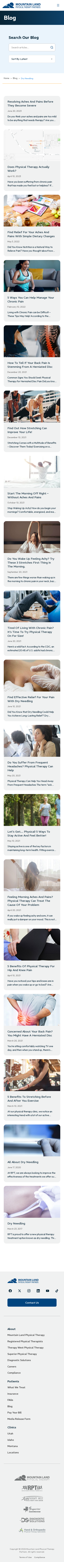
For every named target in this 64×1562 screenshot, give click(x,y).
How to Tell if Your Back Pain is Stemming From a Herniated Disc (30, 365)
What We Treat (16, 1387)
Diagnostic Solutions (19, 1360)
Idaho (10, 1439)
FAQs (10, 1399)
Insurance (12, 1393)
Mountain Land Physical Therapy (26, 1335)
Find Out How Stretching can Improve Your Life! (27, 430)
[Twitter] (19, 1291)
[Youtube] (47, 1291)
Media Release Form (18, 1418)
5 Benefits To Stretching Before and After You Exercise (29, 1098)
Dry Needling (16, 1223)
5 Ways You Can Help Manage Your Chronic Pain (30, 299)
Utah (10, 1433)
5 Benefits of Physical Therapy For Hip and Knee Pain (31, 968)
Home (6, 78)
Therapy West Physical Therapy (25, 1347)
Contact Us (32, 1302)
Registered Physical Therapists (25, 1341)
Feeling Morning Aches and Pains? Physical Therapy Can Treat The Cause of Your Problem (30, 900)
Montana (12, 1446)
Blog (15, 78)
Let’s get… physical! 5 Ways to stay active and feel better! (28, 833)
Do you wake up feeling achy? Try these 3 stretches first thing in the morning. (30, 562)
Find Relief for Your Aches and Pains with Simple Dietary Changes (31, 234)
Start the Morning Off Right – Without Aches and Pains (27, 495)
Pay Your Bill (14, 1412)
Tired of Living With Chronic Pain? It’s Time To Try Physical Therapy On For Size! (30, 631)
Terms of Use (25, 1557)
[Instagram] (29, 1291)
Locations (13, 1452)
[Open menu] (58, 5)
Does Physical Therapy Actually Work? (28, 169)
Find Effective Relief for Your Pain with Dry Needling (30, 699)
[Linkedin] (38, 1291)
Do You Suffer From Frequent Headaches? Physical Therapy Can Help (30, 766)
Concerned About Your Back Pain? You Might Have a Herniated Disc (30, 1033)
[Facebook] (10, 1291)
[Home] (23, 1280)
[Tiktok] (57, 1291)
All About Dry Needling (22, 1162)
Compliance (14, 1372)
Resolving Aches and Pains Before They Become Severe (30, 103)
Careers (11, 1366)
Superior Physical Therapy (22, 1353)
